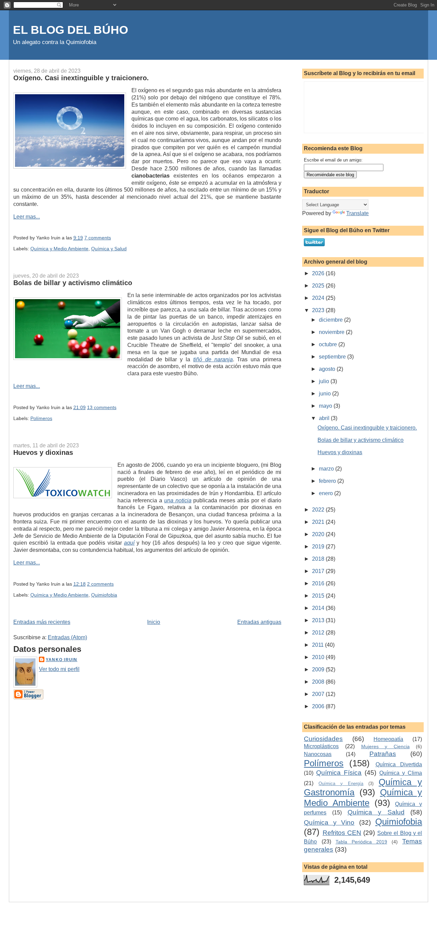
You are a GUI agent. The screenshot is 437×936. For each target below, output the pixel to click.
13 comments (101, 407)
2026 (319, 273)
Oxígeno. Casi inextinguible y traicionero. (81, 78)
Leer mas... (26, 217)
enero (326, 493)
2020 (319, 534)
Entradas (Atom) (67, 637)
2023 (319, 310)
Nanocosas (318, 754)
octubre (328, 344)
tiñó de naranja (213, 359)
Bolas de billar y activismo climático (72, 283)
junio (325, 393)
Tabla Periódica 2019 (361, 841)
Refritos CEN (342, 832)
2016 (319, 583)
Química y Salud (109, 248)
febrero (328, 481)
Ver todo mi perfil (59, 669)
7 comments (97, 237)
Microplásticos (321, 746)
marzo (327, 469)
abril (325, 418)
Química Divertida (399, 764)
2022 (319, 510)
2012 (319, 632)
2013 (319, 620)
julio (324, 381)
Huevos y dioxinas (43, 452)
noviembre (332, 332)
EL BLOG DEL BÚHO (70, 30)
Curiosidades (323, 738)
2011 (318, 645)
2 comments (100, 584)
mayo (326, 406)
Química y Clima (400, 773)
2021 (319, 522)
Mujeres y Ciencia (385, 746)
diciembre (331, 320)
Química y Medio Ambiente (59, 248)
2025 (319, 286)
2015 (319, 596)
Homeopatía (388, 739)
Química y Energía (341, 783)
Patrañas (382, 753)
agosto (328, 369)
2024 (319, 298)
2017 (319, 571)
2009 (319, 669)
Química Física (339, 772)
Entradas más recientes (41, 622)
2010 (319, 657)
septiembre (333, 357)
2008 (319, 682)
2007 (319, 694)
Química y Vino (329, 822)
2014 (319, 608)
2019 (319, 546)
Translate (357, 213)
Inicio (153, 622)
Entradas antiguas (259, 622)
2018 (319, 559)
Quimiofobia (104, 595)
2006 (319, 706)
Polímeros (41, 418)
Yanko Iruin (61, 659)
